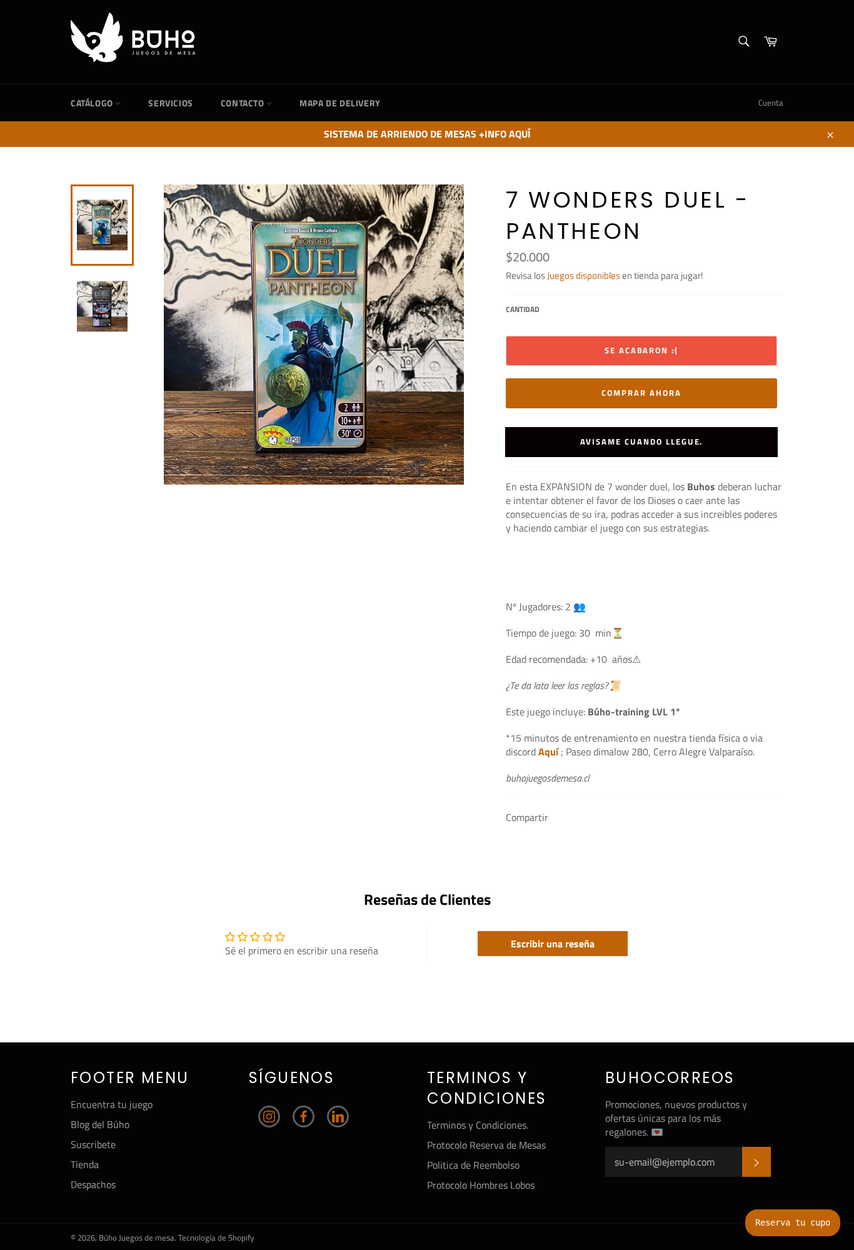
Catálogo (93, 102)
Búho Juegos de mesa (136, 1237)
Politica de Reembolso (473, 1164)
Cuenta (770, 102)
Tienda (85, 1164)
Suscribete (93, 1144)
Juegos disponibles (583, 275)
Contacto (243, 102)
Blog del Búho (100, 1124)
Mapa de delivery (340, 102)
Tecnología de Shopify (216, 1237)
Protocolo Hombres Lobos (481, 1184)
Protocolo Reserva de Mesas (486, 1144)
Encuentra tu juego (112, 1104)
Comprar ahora (641, 392)
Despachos (93, 1184)
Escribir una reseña (553, 943)
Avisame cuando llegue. (641, 441)
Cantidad (523, 310)
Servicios (170, 102)
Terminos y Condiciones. (477, 1124)
